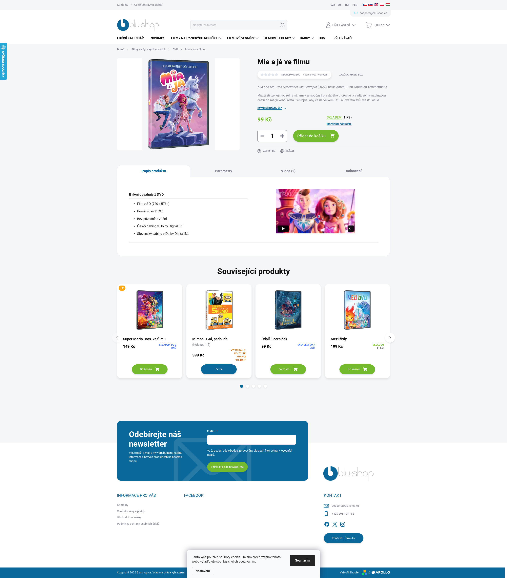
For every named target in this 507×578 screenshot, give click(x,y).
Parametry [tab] (223, 171)
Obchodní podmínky (129, 517)
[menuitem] (132, 38)
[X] (335, 523)
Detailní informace (269, 108)
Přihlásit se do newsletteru (227, 466)
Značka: (351, 74)
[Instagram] (343, 523)
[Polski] (382, 5)
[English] (376, 5)
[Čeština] (364, 5)
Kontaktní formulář (343, 538)
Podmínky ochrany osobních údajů (138, 523)
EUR (340, 5)
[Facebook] (327, 523)
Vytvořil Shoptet (349, 572)
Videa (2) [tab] (288, 171)
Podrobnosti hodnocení (315, 74)
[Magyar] (387, 5)
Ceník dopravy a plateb (148, 4)
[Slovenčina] (370, 5)
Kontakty (122, 4)
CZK (333, 5)
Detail (218, 369)
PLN (355, 5)
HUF (347, 5)
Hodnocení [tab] (353, 171)
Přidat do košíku (311, 136)
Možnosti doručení (339, 124)
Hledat (282, 25)
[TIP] (149, 310)
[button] (242, 386)
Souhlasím (302, 560)
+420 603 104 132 (343, 513)
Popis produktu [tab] (154, 171)
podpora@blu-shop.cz (345, 505)
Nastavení (202, 571)
